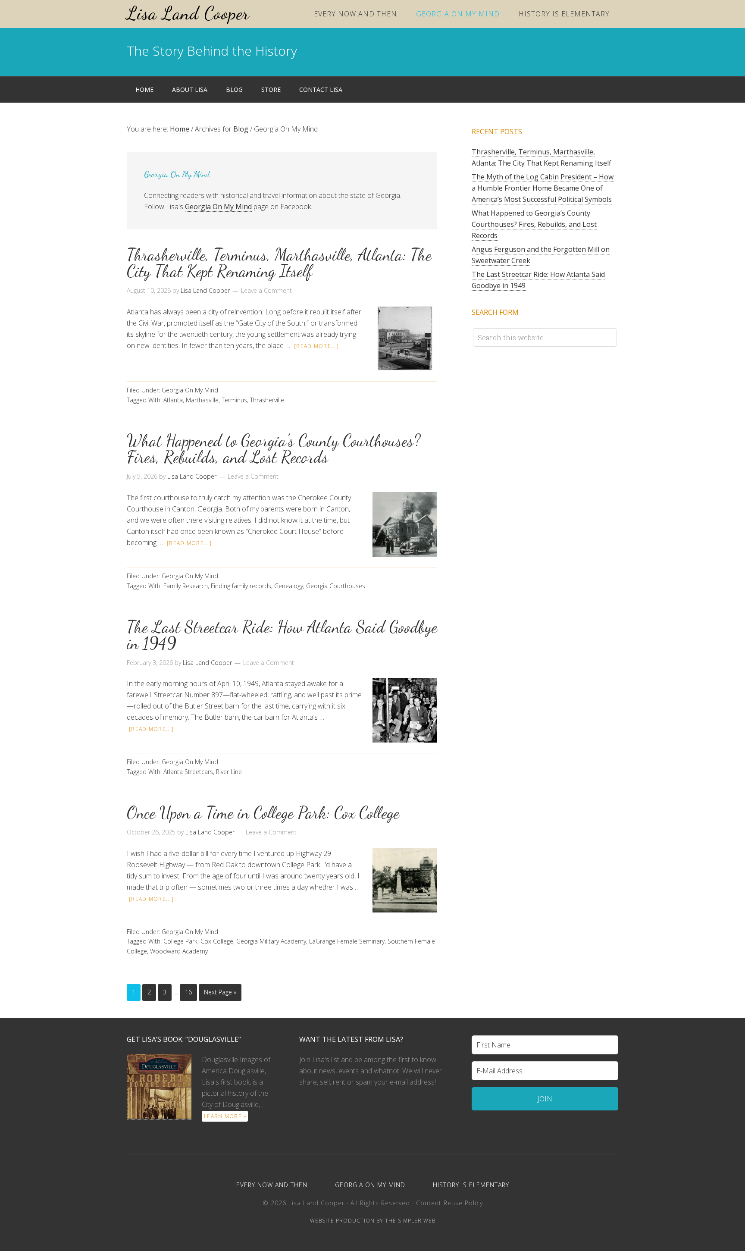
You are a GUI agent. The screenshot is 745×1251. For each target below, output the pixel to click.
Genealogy (288, 586)
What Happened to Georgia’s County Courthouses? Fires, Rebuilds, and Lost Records (274, 449)
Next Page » (220, 992)
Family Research (185, 586)
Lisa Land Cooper (188, 13)
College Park (180, 941)
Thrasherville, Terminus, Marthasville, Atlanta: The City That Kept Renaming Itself (279, 263)
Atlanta (173, 400)
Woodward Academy (179, 951)
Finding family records (241, 586)
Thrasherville (267, 400)
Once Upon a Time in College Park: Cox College (263, 813)
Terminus (234, 400)
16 (188, 992)
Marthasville (202, 400)
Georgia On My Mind (218, 206)
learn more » (225, 1116)
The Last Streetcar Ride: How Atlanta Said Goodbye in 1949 (282, 635)
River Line (229, 772)
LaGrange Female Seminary (347, 941)
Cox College (216, 941)
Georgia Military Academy (271, 941)
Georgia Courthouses (335, 586)
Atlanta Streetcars (188, 772)
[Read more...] (316, 346)
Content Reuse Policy (449, 1203)
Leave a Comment (266, 290)
